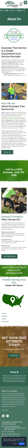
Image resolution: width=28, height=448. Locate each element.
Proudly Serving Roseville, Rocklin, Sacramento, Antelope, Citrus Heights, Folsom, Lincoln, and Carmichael (14, 428)
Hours (16, 10)
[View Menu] (25, 2)
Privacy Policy (20, 440)
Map (9, 10)
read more (23, 75)
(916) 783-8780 (21, 4)
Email (22, 10)
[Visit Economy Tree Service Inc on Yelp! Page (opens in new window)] (7, 416)
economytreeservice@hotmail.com (12, 434)
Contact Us (7, 152)
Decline (15, 443)
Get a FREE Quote (9, 256)
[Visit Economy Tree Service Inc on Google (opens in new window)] (3, 416)
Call (3, 10)
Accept (21, 443)
